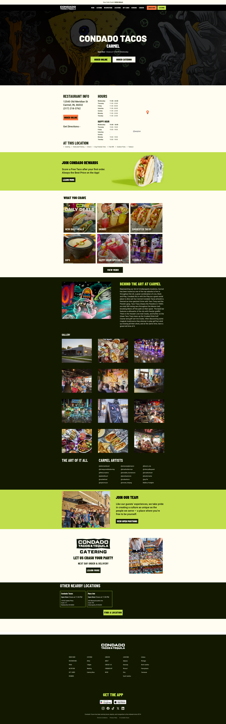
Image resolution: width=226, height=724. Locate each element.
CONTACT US (108, 665)
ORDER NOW (151, 8)
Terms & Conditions (102, 717)
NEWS (106, 672)
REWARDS (71, 676)
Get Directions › (71, 126)
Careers (141, 8)
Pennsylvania (144, 668)
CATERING (161, 8)
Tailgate (89, 665)
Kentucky (125, 665)
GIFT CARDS (72, 672)
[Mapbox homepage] (137, 131)
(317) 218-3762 (72, 108)
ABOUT (107, 661)
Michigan (143, 661)
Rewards (134, 8)
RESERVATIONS (73, 661)
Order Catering (124, 59)
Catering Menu (91, 672)
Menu (92, 8)
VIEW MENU (113, 269)
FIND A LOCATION (113, 612)
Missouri (125, 668)
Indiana (143, 657)
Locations (117, 8)
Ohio (124, 672)
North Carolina (145, 665)
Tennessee (144, 672)
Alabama (125, 661)
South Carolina (127, 676)
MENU (70, 665)
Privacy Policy (113, 717)
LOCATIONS (126, 657)
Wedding (89, 668)
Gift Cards (126, 8)
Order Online (100, 59)
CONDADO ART (108, 668)
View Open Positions (127, 521)
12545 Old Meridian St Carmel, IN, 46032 (75, 103)
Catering (99, 8)
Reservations (108, 8)
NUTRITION (72, 668)
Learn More (68, 179)
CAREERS (107, 657)
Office (88, 661)
